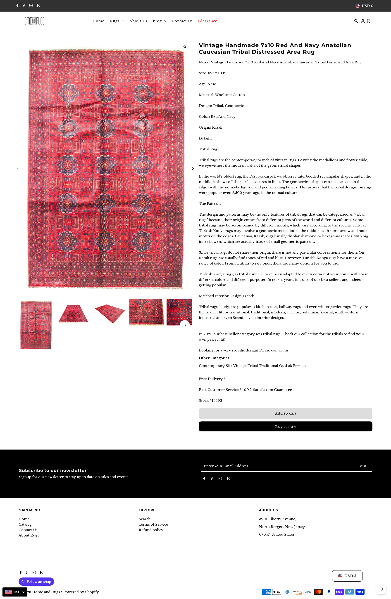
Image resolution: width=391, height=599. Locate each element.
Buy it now (285, 426)
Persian (299, 365)
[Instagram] (30, 5)
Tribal (253, 365)
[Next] (193, 168)
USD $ (367, 6)
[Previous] (18, 168)
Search (144, 519)
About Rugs (29, 535)
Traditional (268, 365)
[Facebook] (16, 5)
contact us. (280, 350)
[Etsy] (38, 5)
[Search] (356, 21)
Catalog (25, 524)
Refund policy (151, 530)
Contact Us (28, 530)
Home (24, 519)
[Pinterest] (23, 5)
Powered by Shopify (81, 592)
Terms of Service (153, 524)
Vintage (240, 365)
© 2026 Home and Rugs (40, 592)
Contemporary (212, 365)
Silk (229, 365)
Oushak (285, 365)
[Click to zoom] (185, 47)
